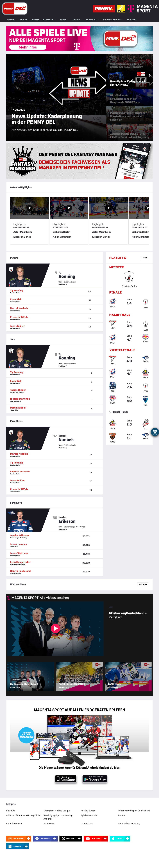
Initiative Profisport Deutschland (134, 810)
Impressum (49, 823)
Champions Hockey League (56, 810)
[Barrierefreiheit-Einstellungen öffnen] (155, 432)
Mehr (145, 258)
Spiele (10, 19)
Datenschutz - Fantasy (129, 823)
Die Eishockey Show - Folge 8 (24, 684)
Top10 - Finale (114, 684)
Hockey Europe (88, 810)
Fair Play (91, 19)
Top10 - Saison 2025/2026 (72, 684)
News (63, 19)
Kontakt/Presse (14, 823)
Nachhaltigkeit (112, 19)
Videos (35, 19)
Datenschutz (87, 823)
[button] (146, 208)
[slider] (79, 222)
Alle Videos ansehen (54, 597)
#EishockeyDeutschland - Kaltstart (128, 615)
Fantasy (132, 19)
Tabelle (22, 19)
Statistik (48, 19)
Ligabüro (10, 810)
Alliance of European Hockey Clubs (23, 815)
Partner (121, 815)
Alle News (143, 584)
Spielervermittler (89, 815)
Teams (76, 19)
